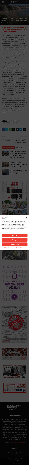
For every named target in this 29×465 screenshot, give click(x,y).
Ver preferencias (14, 244)
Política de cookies (8, 247)
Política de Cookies (9, 230)
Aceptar (14, 235)
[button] (26, 218)
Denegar (14, 240)
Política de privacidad (19, 247)
